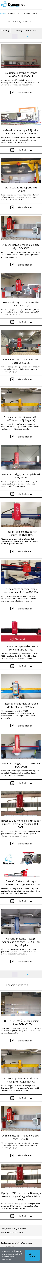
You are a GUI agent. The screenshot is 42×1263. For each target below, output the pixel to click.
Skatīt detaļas (25, 92)
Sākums (3, 13)
